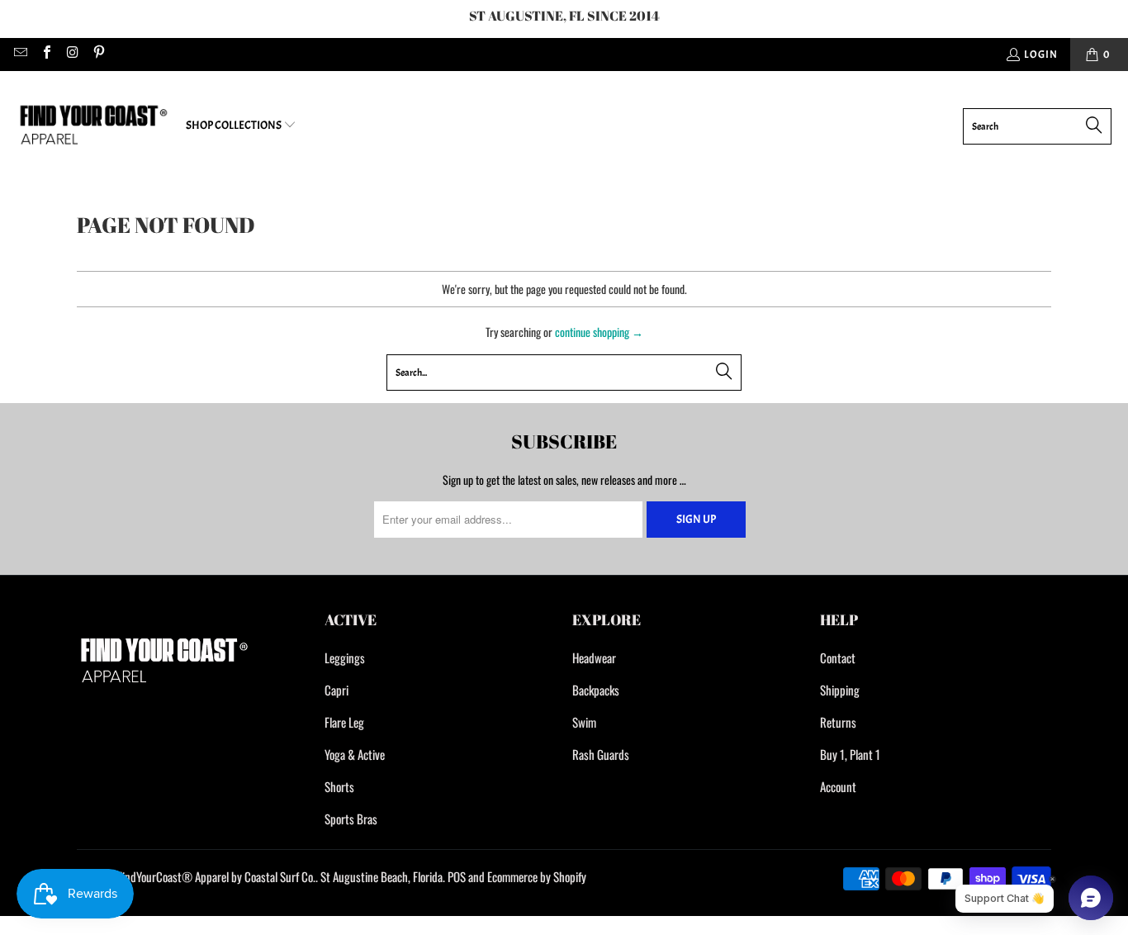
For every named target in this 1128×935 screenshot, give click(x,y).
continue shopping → (599, 331)
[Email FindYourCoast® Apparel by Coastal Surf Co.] (19, 54)
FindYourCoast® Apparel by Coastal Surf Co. (216, 876)
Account (838, 786)
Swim (584, 722)
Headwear (594, 657)
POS (457, 876)
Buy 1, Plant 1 (850, 754)
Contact (837, 657)
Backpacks (595, 690)
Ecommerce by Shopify (536, 876)
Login (1041, 54)
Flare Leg (344, 722)
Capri (336, 690)
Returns (838, 722)
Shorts (339, 786)
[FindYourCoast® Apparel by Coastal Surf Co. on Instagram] (71, 54)
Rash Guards (600, 754)
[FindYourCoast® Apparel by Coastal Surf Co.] (93, 126)
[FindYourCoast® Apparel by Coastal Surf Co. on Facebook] (45, 54)
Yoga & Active (355, 754)
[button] (241, 126)
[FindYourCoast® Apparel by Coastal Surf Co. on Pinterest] (97, 54)
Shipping (840, 690)
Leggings (345, 657)
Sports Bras (351, 818)
